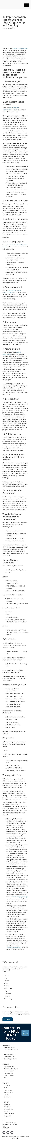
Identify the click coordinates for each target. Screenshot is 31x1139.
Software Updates (8, 1109)
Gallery (6, 975)
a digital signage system (20, 48)
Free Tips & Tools (8, 1073)
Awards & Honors (8, 1092)
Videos (6, 983)
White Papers (8, 988)
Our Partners (7, 1088)
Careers (6, 1094)
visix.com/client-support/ (14, 947)
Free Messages (8, 999)
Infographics (7, 991)
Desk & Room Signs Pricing (10, 1069)
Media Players (7, 1052)
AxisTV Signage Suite (9, 1047)
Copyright (4, 1136)
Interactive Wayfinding (9, 1054)
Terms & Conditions (9, 1113)
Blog (5, 978)
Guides (6, 986)
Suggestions (7, 1116)
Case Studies (7, 993)
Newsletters (7, 1111)
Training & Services (9, 1071)
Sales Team (7, 1104)
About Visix (7, 1085)
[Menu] (26, 5)
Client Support (7, 1107)
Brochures (7, 996)
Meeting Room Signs (9, 1056)
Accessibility (7, 1097)
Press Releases (8, 1090)
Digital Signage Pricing (9, 1066)
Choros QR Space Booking (10, 1059)
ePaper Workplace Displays (11, 1050)
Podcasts (7, 980)
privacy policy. (15, 1138)
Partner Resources (9, 1075)
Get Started (7, 1019)
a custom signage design (19, 897)
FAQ (5, 1078)
